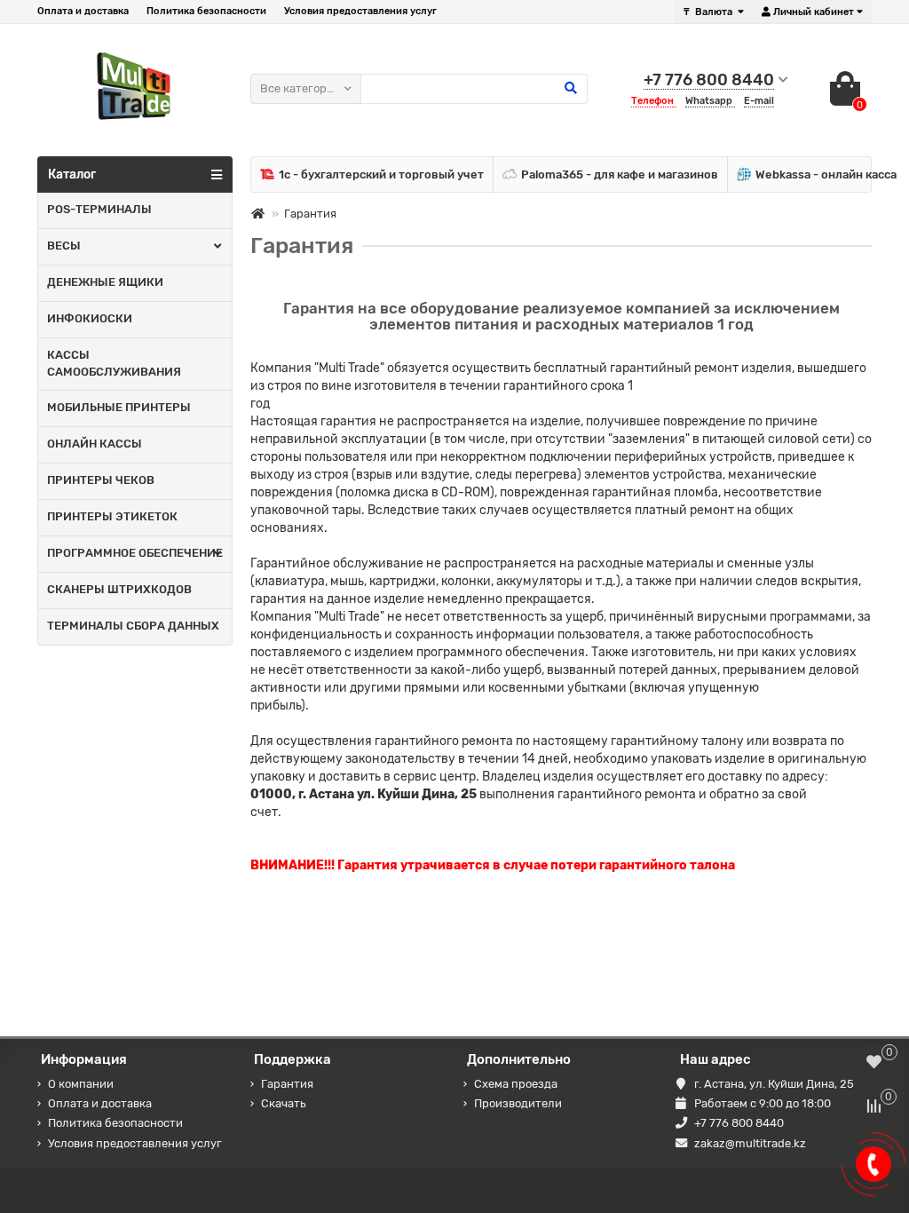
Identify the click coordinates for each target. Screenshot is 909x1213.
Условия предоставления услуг (360, 11)
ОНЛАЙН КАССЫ (94, 443)
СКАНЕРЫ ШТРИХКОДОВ (119, 589)
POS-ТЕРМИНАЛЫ (99, 209)
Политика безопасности (206, 11)
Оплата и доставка (83, 11)
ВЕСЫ (64, 245)
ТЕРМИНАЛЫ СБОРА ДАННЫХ (133, 625)
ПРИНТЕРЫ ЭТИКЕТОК (112, 516)
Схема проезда (515, 1083)
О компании (81, 1083)
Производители (518, 1103)
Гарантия (287, 1083)
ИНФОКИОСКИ (89, 318)
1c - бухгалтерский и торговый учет (381, 174)
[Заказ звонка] (873, 1164)
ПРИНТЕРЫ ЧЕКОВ (100, 480)
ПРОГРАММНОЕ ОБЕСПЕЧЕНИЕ (135, 552)
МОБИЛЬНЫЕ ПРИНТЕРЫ (119, 407)
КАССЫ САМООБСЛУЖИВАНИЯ (114, 363)
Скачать (283, 1103)
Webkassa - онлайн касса (826, 174)
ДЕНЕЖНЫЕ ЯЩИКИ (105, 282)
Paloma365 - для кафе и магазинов (619, 174)
